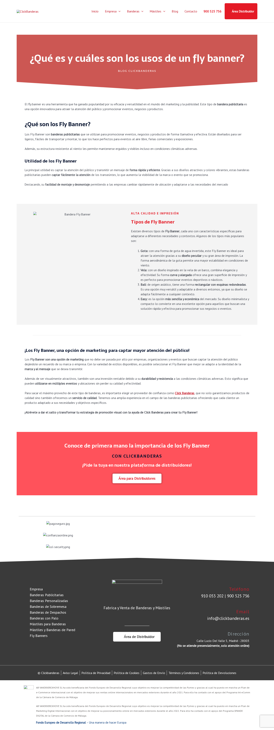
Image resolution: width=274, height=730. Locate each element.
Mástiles (155, 11)
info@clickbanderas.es (228, 618)
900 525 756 (212, 11)
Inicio (94, 11)
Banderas (133, 11)
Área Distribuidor (243, 11)
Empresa (111, 11)
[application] (119, 11)
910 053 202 (212, 596)
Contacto (191, 11)
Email (242, 611)
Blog (175, 11)
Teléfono (239, 589)
